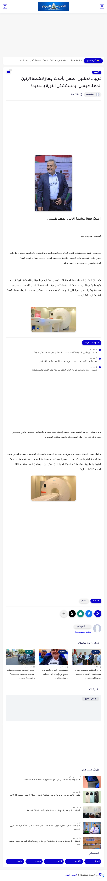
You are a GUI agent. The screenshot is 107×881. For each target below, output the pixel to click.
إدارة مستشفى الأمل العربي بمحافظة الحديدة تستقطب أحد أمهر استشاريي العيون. (45, 828)
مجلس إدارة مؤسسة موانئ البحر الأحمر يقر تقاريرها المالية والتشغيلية (64, 370)
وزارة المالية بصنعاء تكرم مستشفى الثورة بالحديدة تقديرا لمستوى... (50, 61)
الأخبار (96, 72)
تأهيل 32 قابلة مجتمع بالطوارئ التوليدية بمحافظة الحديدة (54, 811)
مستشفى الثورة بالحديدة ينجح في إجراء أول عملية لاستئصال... (55, 674)
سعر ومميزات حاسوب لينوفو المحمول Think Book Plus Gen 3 (52, 780)
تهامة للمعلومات (83, 632)
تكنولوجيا (58, 861)
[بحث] (5, 6)
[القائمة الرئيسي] (102, 6)
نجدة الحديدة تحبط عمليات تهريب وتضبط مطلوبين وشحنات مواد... (21, 674)
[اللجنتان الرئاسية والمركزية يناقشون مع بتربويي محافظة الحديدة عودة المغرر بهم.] (92, 843)
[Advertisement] (53, 35)
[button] (88, 613)
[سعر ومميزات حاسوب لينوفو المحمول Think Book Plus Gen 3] (92, 782)
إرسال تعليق (90, 699)
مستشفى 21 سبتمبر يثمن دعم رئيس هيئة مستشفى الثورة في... (67, 361)
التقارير (78, 861)
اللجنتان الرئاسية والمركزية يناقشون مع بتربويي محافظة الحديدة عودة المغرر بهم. (45, 843)
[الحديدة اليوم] (53, 6)
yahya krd (90, 94)
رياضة (38, 861)
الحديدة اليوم (71, 875)
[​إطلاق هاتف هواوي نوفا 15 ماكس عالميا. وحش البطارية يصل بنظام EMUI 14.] (92, 797)
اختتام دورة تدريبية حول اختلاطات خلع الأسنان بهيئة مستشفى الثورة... (64, 353)
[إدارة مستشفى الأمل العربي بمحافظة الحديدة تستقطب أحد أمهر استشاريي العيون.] (92, 828)
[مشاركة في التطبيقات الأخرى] (63, 613)
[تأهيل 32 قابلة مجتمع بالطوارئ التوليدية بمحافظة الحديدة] (92, 812)
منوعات (19, 861)
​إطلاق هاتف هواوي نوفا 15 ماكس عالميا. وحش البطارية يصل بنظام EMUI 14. (45, 795)
